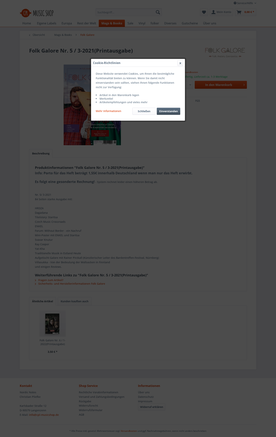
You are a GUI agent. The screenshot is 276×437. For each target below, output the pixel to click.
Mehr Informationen (108, 111)
